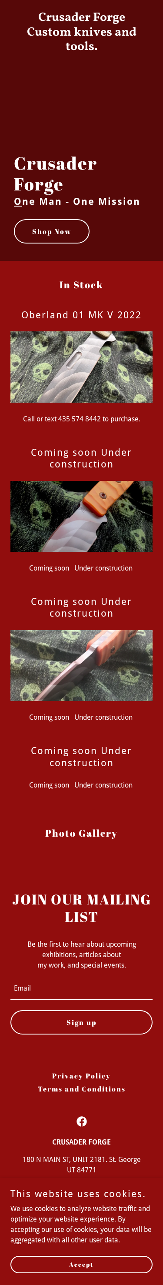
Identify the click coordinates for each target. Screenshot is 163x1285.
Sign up (81, 1022)
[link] (81, 47)
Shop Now (51, 231)
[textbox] (81, 989)
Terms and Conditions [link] (82, 1089)
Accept (81, 1264)
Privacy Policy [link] (81, 1076)
